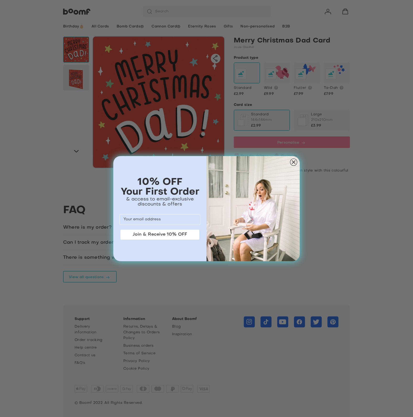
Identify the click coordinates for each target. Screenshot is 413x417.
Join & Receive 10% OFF (160, 235)
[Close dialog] (293, 162)
